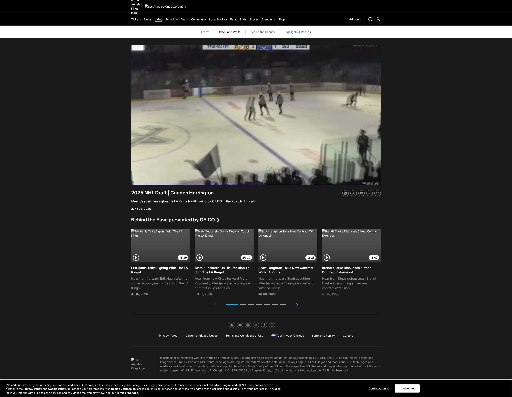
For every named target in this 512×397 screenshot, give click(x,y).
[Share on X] (353, 193)
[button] (232, 304)
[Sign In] (370, 19)
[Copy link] (369, 193)
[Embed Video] (377, 193)
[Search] (378, 19)
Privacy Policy (33, 389)
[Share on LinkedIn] (361, 193)
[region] (256, 388)
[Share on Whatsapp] (345, 193)
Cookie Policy (57, 389)
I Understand (407, 388)
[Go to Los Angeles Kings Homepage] (165, 6)
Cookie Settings (121, 389)
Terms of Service (127, 392)
